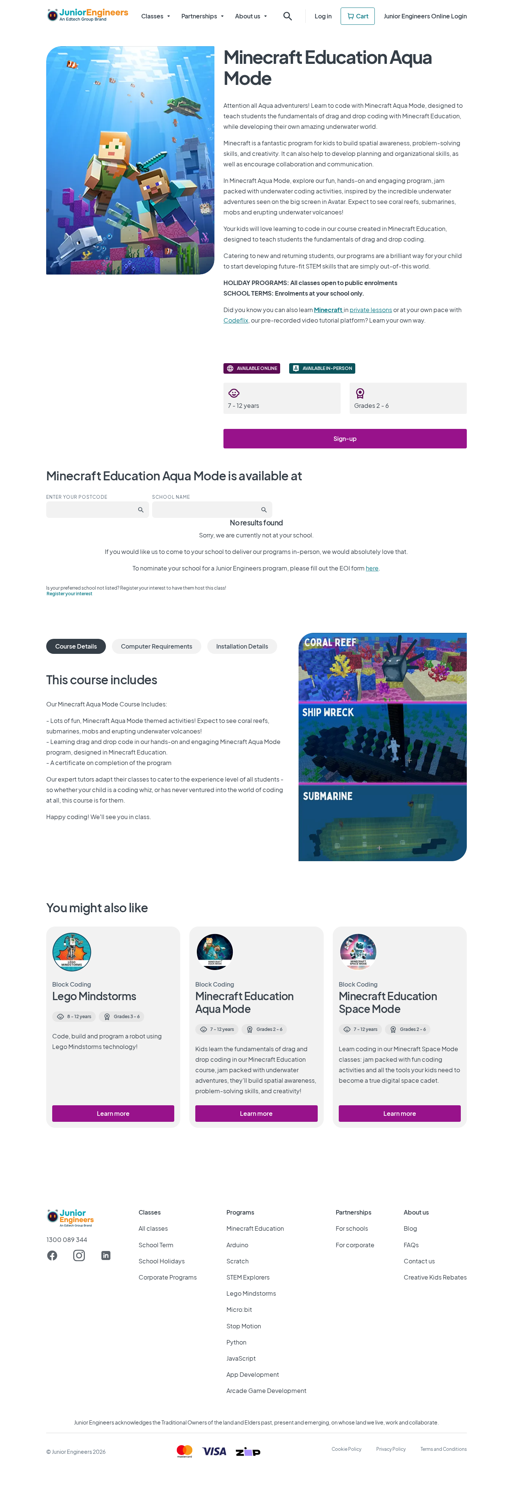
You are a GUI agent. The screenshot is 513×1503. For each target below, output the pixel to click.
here (372, 568)
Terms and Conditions (444, 1449)
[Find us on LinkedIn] (106, 1255)
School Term (156, 1245)
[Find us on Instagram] (79, 1255)
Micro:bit (239, 1309)
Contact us (419, 1261)
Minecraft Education (255, 1228)
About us (247, 16)
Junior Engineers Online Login (425, 16)
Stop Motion (243, 1326)
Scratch (237, 1261)
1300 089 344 (67, 1239)
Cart (362, 16)
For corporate (355, 1245)
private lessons (371, 310)
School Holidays (162, 1261)
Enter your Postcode (76, 497)
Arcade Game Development (266, 1390)
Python (236, 1342)
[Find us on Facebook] (52, 1255)
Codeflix (235, 320)
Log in (323, 16)
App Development (252, 1374)
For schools (352, 1228)
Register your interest (69, 593)
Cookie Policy (346, 1449)
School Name (171, 497)
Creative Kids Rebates (435, 1277)
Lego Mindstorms (251, 1293)
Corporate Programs (168, 1277)
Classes (152, 16)
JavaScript (241, 1358)
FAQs (411, 1245)
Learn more (113, 1113)
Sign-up (345, 438)
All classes (153, 1228)
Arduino (237, 1245)
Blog (410, 1228)
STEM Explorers (248, 1277)
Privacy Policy (391, 1449)
